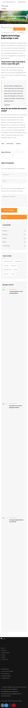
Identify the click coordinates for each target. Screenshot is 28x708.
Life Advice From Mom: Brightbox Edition (15, 406)
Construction (9, 143)
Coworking (18, 261)
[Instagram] (10, 705)
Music (4, 242)
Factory (6, 265)
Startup (6, 274)
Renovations (7, 269)
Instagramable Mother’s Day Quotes (16, 521)
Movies (5, 238)
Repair (16, 269)
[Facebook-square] (2, 705)
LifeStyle (5, 234)
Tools (12, 274)
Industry (18, 143)
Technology (6, 246)
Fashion (5, 231)
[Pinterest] (14, 705)
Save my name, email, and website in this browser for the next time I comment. (13, 190)
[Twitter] (6, 705)
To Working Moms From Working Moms (16, 292)
